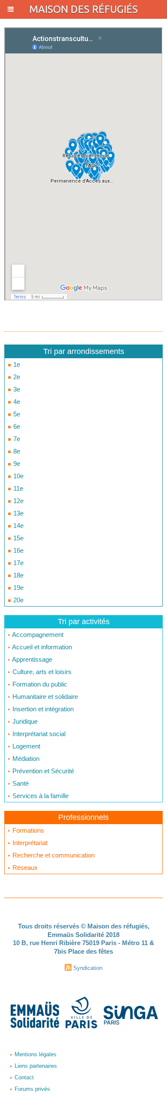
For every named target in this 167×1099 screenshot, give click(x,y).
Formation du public (39, 684)
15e (18, 538)
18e (18, 575)
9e (16, 463)
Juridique (24, 721)
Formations (27, 830)
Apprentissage (31, 659)
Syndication (87, 968)
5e (16, 414)
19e (18, 587)
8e (16, 451)
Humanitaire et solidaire (44, 696)
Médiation (25, 758)
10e (18, 476)
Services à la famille (40, 795)
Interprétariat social (38, 733)
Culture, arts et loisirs (41, 671)
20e (18, 600)
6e (16, 426)
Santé (20, 783)
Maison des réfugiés (83, 9)
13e (18, 513)
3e (16, 389)
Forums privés (31, 1089)
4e (16, 401)
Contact (23, 1077)
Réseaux (24, 867)
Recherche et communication (53, 855)
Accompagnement (37, 634)
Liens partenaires (35, 1066)
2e (16, 376)
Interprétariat (29, 842)
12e (18, 500)
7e (16, 438)
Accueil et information (41, 647)
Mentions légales (35, 1054)
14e (18, 525)
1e (16, 364)
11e (17, 488)
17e (18, 562)
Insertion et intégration (42, 709)
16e (18, 550)
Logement (25, 746)
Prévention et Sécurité (42, 771)
